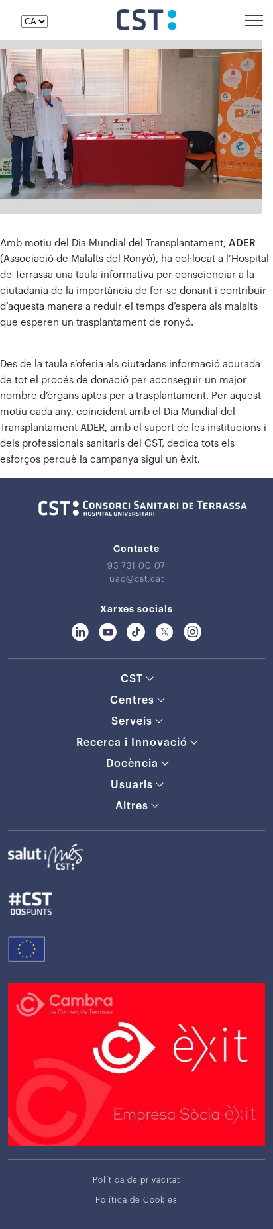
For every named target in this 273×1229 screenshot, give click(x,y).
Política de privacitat (136, 1180)
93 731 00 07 (136, 565)
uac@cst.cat (136, 578)
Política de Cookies (136, 1200)
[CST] (146, 27)
